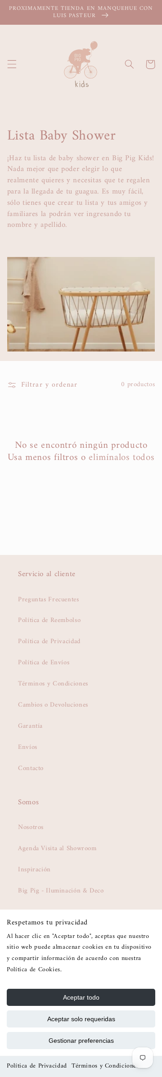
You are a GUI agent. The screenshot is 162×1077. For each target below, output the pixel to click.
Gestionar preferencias (81, 1040)
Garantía (30, 726)
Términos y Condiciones (105, 1066)
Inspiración (34, 869)
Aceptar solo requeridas (81, 1019)
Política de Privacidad (37, 1066)
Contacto (31, 768)
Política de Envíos (43, 662)
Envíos (27, 747)
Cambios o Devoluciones (53, 705)
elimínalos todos (121, 457)
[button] (11, 64)
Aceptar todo (81, 997)
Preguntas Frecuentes (48, 599)
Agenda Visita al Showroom (57, 848)
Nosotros (31, 827)
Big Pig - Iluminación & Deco (61, 891)
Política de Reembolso (49, 620)
